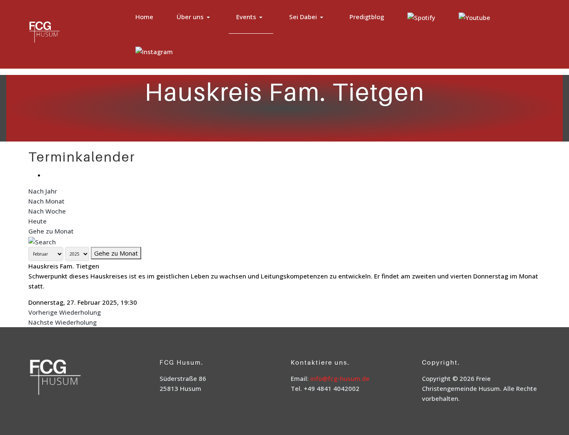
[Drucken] (47, 175)
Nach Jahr (42, 191)
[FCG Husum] (61, 33)
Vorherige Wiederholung (64, 312)
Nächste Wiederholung (62, 322)
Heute (37, 221)
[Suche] (42, 241)
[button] (195, 17)
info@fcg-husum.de (339, 378)
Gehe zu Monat (51, 231)
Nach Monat (46, 201)
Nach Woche (47, 211)
